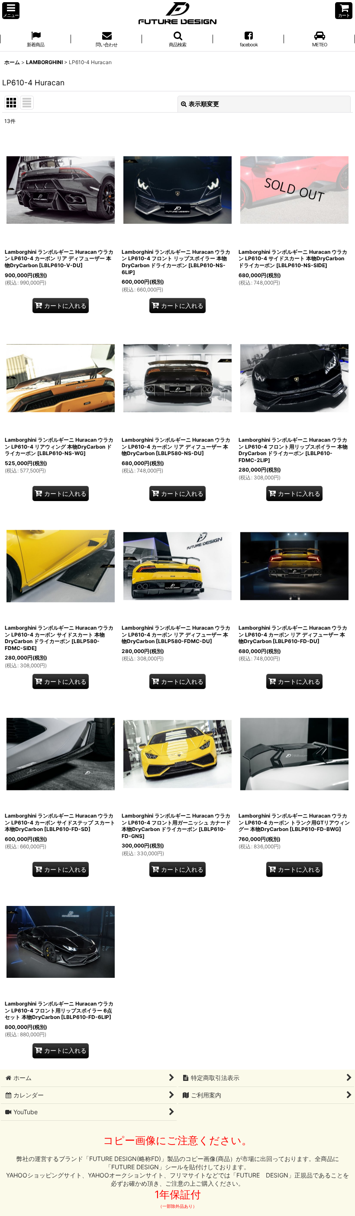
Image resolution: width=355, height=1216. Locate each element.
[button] (10, 10)
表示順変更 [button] (204, 103)
